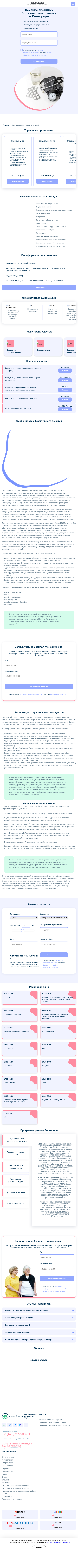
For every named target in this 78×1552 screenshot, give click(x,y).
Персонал (6, 1468)
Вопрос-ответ (7, 1463)
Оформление (7, 1466)
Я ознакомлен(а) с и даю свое (38, 52)
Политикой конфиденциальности (31, 694)
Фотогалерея (7, 1460)
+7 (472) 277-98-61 (37, 3)
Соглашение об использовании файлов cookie (19, 1492)
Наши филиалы (8, 1471)
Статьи (5, 1477)
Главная (6, 125)
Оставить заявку (39, 61)
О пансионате (8, 1457)
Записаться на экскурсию (39, 686)
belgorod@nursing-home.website (15, 1439)
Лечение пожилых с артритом (51, 1420)
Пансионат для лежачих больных (53, 1422)
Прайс (4, 1474)
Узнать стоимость (54, 955)
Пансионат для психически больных (54, 1425)
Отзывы (5, 1480)
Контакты (6, 1483)
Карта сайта (7, 1496)
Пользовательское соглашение (15, 1488)
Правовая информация (12, 1499)
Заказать (65, 370)
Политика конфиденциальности (15, 1486)
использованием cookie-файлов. (58, 1542)
